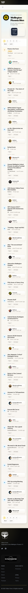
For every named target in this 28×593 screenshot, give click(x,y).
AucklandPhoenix (12, 430)
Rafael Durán (12, 147)
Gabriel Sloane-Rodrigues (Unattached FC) (16, 317)
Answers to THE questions (16, 392)
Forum (3, 572)
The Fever (10, 53)
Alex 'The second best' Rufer (15, 245)
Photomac (18, 569)
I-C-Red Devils (11, 171)
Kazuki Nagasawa (13, 464)
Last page (16, 95)
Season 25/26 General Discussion (15, 336)
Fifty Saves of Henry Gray (16, 282)
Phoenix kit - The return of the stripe (16, 89)
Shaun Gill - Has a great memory (15, 427)
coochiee (10, 284)
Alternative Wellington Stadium (15, 264)
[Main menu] (2, 7)
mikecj (9, 267)
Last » (11, 44)
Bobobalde (10, 358)
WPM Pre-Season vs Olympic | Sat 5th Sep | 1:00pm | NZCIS (15, 70)
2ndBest (10, 113)
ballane (9, 191)
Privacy (17, 577)
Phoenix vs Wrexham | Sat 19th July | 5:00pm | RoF (16, 499)
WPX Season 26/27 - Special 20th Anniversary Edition (15, 208)
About (3, 575)
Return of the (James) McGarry (15, 374)
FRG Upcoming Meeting (15, 481)
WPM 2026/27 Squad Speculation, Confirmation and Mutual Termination (16, 109)
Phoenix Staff (12, 299)
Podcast (3, 580)
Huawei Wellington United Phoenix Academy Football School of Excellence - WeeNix (16, 167)
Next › (5, 44)
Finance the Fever (13, 49)
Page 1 (9, 55)
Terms (17, 580)
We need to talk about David (16, 445)
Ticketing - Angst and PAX (16, 227)
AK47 (9, 92)
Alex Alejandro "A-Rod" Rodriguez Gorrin (15, 355)
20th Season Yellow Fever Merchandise (16, 189)
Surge (9, 132)
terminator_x (11, 301)
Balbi (9, 229)
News (2, 569)
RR (8, 73)
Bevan (9, 502)
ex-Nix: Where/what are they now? (15, 129)
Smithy (9, 248)
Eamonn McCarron (13, 409)
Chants (3, 577)
